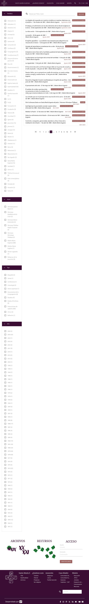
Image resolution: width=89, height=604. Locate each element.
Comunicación (78, 584)
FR (80, 3)
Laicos (49, 577)
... (53, 132)
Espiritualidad (24, 577)
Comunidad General (65, 575)
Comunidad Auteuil (65, 577)
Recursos (76, 586)
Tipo (6, 268)
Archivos (23, 580)
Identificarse (66, 561)
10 (67, 132)
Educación (77, 575)
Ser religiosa (37, 582)
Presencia (36, 580)
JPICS (75, 577)
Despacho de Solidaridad (79, 582)
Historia (36, 577)
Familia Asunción (52, 580)
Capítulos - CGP (65, 582)
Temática (7, 14)
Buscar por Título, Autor (36, 14)
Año (6, 324)
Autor (6, 199)
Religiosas (50, 575)
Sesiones (63, 580)
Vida (22, 575)
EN (83, 3)
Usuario (62, 545)
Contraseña (62, 552)
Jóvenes (76, 580)
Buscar (81, 14)
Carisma (36, 575)
